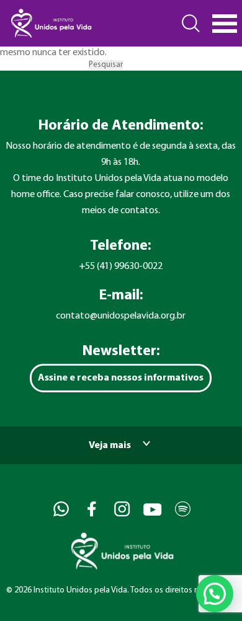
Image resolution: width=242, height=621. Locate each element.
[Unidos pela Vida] (50, 23)
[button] (214, 593)
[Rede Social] (60, 509)
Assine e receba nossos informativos (121, 378)
